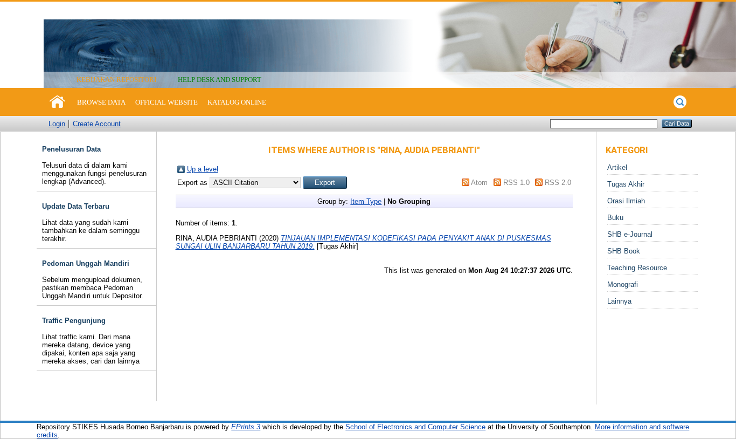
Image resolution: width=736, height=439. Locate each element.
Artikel (617, 167)
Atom (479, 183)
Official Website (166, 102)
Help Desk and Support (219, 80)
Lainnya (619, 301)
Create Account (97, 124)
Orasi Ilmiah (626, 201)
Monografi (622, 284)
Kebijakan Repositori (116, 80)
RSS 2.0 (558, 183)
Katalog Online (236, 102)
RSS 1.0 (516, 183)
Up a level (202, 169)
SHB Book (623, 251)
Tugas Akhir (625, 184)
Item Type (365, 201)
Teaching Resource (637, 268)
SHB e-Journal (629, 234)
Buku (615, 218)
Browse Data (101, 102)
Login (56, 124)
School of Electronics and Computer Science (415, 427)
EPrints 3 (245, 427)
